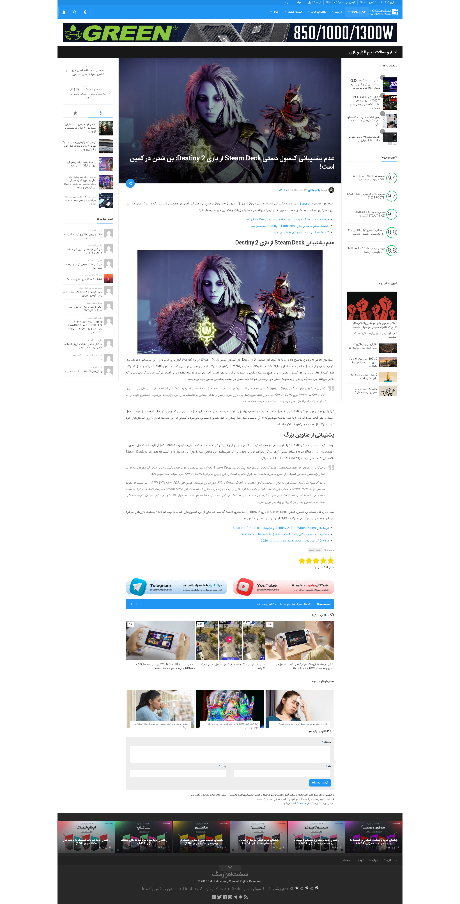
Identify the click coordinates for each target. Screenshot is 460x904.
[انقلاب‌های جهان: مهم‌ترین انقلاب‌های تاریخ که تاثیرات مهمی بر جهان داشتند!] (372, 306)
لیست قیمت (295, 12)
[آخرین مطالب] (100, 113)
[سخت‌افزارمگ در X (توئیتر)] (219, 897)
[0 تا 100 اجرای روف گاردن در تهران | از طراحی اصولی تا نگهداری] (388, 362)
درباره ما (373, 860)
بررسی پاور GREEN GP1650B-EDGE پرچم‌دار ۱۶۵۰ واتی (369, 178)
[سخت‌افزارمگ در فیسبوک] (225, 897)
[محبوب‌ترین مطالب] (75, 113)
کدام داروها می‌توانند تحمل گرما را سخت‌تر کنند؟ (303, 724)
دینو (287, 2)
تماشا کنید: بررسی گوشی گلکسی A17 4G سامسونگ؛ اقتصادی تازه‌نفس (366, 232)
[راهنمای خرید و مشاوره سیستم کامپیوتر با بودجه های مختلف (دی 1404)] (316, 837)
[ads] (230, 32)
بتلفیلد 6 (299, 2)
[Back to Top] (230, 868)
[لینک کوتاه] (280, 190)
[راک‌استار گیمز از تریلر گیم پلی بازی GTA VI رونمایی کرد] (106, 164)
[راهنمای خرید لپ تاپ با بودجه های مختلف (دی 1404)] (143, 837)
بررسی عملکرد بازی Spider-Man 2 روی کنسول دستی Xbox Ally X (233, 666)
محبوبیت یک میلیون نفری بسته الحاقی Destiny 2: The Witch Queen (285, 534)
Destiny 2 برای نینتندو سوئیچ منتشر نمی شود (301, 232)
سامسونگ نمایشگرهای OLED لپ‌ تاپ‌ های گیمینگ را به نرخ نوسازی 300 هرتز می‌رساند (365, 84)
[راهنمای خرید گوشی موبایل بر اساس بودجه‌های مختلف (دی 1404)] (258, 837)
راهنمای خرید (318, 12)
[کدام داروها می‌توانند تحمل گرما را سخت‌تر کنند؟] (299, 709)
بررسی (338, 12)
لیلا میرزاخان (314, 190)
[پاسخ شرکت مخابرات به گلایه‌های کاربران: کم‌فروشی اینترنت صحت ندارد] (390, 121)
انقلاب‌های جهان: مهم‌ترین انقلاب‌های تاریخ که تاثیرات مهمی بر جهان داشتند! (374, 325)
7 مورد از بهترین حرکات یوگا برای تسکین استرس (363, 377)
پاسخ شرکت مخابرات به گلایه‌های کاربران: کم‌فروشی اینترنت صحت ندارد (363, 120)
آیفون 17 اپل (314, 2)
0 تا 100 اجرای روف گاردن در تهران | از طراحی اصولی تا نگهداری (362, 362)
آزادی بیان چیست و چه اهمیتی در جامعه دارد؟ (365, 391)
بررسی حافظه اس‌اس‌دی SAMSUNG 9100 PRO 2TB (366, 196)
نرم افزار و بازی (360, 52)
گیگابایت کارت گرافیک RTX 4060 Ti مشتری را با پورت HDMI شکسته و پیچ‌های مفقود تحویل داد (364, 102)
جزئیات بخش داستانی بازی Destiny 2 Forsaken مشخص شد (290, 226)
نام (328, 767)
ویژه (276, 12)
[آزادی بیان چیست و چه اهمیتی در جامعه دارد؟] (388, 391)
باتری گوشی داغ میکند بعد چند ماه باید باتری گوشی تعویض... (82, 294)
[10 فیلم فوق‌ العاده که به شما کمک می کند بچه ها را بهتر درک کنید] (230, 709)
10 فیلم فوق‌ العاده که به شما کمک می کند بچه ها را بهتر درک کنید (231, 726)
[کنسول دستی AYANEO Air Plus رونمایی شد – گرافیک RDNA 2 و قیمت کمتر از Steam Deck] (160, 640)
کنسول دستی (314, 550)
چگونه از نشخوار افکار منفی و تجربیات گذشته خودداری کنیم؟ (161, 726)
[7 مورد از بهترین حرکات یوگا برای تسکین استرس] (388, 377)
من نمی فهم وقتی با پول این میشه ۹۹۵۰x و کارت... (84, 251)
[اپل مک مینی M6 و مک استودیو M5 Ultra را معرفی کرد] (390, 139)
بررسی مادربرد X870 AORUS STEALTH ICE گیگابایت (370, 214)
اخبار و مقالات (358, 12)
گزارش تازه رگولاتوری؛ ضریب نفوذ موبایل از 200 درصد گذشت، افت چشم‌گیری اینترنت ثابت (79, 146)
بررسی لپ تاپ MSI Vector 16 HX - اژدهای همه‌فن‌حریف (366, 251)
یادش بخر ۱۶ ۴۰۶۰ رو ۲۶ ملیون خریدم (83, 371)
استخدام (347, 860)
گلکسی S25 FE (368, 2)
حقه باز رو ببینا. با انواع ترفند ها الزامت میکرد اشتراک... (83, 236)
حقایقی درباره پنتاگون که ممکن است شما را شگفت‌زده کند (363, 348)
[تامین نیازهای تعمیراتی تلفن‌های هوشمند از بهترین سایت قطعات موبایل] (106, 200)
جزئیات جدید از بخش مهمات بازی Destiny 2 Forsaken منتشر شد (287, 219)
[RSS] (246, 897)
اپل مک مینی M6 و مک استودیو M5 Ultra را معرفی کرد (364, 139)
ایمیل (222, 767)
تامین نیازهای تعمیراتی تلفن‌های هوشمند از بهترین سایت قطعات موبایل (80, 200)
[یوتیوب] (283, 587)
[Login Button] (64, 12)
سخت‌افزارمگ (390, 860)
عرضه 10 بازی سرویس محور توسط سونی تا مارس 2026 (295, 540)
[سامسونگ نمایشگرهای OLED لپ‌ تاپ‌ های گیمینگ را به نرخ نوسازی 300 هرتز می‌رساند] (390, 84)
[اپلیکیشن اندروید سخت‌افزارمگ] (240, 897)
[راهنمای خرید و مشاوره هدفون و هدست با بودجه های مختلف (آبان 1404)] (373, 837)
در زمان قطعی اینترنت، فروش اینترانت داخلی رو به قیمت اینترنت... (83, 346)
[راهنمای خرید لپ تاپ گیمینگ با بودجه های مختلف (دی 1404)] (86, 837)
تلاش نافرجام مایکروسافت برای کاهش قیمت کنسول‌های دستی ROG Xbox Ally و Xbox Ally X (304, 666)
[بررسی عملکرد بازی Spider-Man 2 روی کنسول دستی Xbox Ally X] (230, 640)
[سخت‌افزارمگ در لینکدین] (214, 897)
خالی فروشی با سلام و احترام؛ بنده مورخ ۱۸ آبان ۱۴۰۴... (85, 309)
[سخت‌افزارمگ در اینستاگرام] (230, 897)
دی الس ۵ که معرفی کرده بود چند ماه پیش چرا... (83, 266)
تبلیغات (360, 860)
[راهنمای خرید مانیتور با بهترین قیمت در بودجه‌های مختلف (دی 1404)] (201, 837)
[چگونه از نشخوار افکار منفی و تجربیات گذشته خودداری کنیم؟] (160, 709)
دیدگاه (326, 742)
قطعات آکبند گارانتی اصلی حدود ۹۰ (84, 279)
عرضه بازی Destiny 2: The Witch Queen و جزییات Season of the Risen (281, 528)
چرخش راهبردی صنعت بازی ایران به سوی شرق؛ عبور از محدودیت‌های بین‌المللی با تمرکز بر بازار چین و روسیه (258, 604)
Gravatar (301, 803)
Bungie (304, 203)
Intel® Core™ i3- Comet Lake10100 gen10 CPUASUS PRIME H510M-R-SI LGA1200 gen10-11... (85, 327)
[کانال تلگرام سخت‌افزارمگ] (235, 897)
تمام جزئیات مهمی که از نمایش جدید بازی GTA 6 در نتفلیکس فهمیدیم (80, 128)
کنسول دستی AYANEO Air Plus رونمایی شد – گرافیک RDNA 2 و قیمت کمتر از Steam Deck (165, 666)
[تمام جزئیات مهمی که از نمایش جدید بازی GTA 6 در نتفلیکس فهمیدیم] (106, 128)
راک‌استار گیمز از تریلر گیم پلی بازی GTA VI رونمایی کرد (81, 164)
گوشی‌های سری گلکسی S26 (340, 2)
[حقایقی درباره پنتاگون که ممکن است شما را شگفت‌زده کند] (388, 348)
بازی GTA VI (387, 2)
